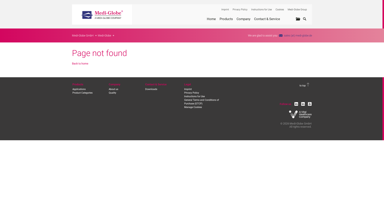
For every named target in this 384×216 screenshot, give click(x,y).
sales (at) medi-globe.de (298, 35)
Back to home (80, 63)
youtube (310, 104)
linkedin (296, 104)
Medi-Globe (104, 35)
